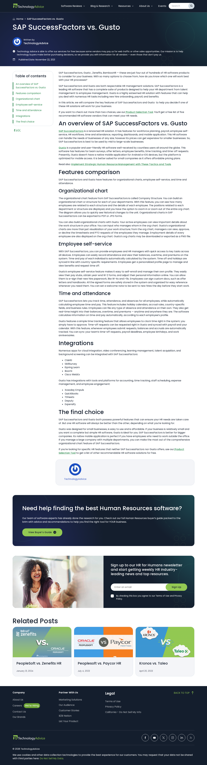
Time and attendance (29, 110)
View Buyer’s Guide (40, 532)
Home (19, 18)
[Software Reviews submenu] (84, 6)
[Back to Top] (184, 693)
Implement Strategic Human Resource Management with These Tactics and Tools (121, 164)
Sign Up (176, 587)
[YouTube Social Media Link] (154, 737)
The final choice (25, 121)
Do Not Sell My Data (51, 758)
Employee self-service (29, 104)
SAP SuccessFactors (71, 131)
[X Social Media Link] (163, 737)
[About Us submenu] (151, 6)
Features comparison (28, 93)
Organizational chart (28, 98)
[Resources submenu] (132, 6)
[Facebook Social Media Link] (145, 737)
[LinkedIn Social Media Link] (181, 737)
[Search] (191, 6)
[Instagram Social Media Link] (172, 737)
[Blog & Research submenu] (112, 6)
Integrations (23, 116)
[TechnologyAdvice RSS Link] (190, 737)
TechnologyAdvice (35, 43)
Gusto (62, 147)
